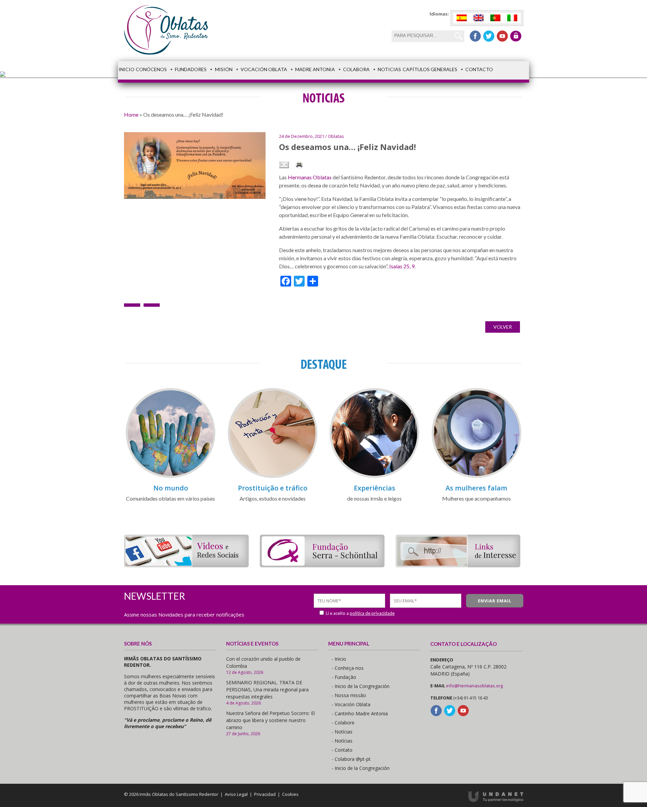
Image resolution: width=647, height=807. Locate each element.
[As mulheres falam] (476, 477)
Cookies (290, 794)
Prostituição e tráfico (272, 487)
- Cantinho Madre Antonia (360, 713)
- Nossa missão (349, 695)
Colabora (356, 69)
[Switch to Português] (495, 18)
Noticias (389, 69)
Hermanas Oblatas (310, 177)
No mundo (170, 487)
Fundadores (191, 69)
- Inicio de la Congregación (361, 686)
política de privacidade (372, 613)
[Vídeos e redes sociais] (186, 565)
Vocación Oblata (264, 69)
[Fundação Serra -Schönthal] (322, 565)
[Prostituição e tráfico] (272, 477)
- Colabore (343, 722)
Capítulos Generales (430, 69)
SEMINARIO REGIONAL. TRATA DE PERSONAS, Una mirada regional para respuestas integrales (267, 689)
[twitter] (489, 36)
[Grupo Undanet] (495, 800)
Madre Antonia (315, 69)
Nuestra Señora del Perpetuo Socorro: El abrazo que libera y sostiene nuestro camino (270, 720)
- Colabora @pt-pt (351, 759)
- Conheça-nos (348, 668)
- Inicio (339, 659)
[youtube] (502, 36)
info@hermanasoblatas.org (474, 686)
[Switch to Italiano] (512, 18)
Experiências (374, 487)
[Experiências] (374, 477)
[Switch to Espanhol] (461, 18)
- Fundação (344, 677)
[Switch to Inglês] (478, 18)
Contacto (479, 69)
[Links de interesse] (458, 565)
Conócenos (151, 69)
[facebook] (475, 36)
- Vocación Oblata (351, 704)
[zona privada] (516, 36)
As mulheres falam (476, 487)
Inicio (126, 69)
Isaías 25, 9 (401, 266)
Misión (224, 69)
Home (131, 114)
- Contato (342, 750)
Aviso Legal (236, 794)
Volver (502, 327)
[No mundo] (170, 477)
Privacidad (265, 794)
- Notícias (342, 731)
